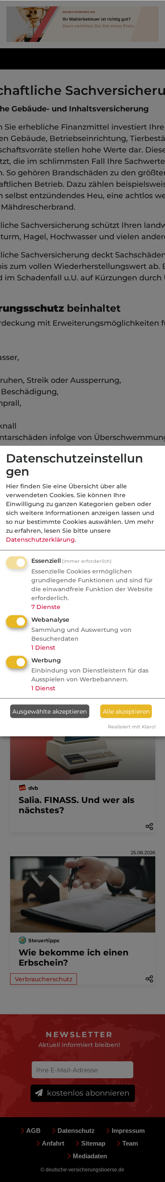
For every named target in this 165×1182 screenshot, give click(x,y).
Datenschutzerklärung (40, 539)
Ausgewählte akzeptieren (49, 711)
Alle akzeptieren (126, 711)
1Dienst (43, 647)
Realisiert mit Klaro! (132, 727)
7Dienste (45, 607)
